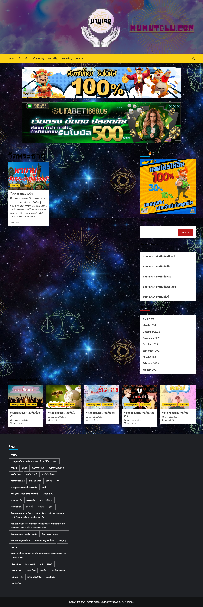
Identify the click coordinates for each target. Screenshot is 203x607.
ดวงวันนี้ (29, 507)
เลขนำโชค (31, 570)
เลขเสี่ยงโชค (16, 583)
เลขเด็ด (43, 570)
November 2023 (151, 338)
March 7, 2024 (94, 420)
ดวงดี (44, 487)
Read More (14, 222)
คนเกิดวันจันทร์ (38, 468)
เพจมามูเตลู (30, 564)
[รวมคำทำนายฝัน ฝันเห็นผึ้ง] (63, 397)
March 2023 (149, 356)
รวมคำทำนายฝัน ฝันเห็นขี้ (156, 296)
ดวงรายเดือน (16, 507)
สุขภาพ (14, 547)
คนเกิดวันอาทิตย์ (18, 481)
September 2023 (152, 350)
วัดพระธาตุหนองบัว (21, 194)
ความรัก (49, 481)
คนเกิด (24, 468)
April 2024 (148, 319)
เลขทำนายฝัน (16, 570)
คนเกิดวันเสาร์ (35, 481)
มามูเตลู (62, 540)
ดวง (78, 58)
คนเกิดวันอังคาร (48, 474)
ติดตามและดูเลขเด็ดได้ (44, 540)
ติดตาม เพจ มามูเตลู (50, 534)
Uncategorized (17, 404)
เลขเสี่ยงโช (50, 577)
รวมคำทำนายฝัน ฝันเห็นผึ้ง (156, 266)
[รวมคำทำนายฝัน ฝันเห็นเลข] (101, 397)
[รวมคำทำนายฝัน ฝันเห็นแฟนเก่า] (139, 397)
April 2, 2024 (17, 423)
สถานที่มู (53, 58)
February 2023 (151, 363)
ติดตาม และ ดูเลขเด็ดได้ (21, 540)
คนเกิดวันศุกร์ (31, 474)
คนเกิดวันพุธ (16, 474)
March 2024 (149, 325)
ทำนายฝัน (23, 58)
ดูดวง (51, 507)
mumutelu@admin (20, 198)
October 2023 (150, 344)
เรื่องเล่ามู (38, 58)
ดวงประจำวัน (16, 500)
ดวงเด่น (41, 507)
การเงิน (14, 468)
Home (11, 58)
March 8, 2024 (56, 420)
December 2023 (151, 331)
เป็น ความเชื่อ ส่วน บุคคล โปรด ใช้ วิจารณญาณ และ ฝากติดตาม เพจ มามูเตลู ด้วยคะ (38, 555)
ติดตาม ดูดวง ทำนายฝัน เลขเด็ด (24, 534)
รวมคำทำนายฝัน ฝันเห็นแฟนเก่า (159, 286)
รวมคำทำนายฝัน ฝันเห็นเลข (157, 276)
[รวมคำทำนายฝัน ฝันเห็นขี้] (178, 397)
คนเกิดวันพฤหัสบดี (56, 468)
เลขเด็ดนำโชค (17, 577)
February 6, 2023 (38, 198)
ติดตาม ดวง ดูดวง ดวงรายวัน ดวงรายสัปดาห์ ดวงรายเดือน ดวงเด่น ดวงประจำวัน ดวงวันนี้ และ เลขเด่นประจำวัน (38, 525)
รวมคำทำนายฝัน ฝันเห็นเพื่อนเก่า (159, 256)
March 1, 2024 (132, 423)
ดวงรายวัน (30, 500)
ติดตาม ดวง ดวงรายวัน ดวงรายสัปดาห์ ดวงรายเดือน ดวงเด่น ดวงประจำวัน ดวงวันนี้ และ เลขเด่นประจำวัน (37, 515)
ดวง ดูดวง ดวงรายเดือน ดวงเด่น (24, 487)
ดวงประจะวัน (47, 494)
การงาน (14, 455)
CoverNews (111, 601)
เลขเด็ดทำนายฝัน (58, 570)
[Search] (194, 58)
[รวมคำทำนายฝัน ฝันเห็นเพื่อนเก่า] (25, 397)
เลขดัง (49, 564)
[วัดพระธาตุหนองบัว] (28, 176)
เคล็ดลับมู (67, 58)
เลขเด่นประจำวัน (34, 577)
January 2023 (150, 369)
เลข (41, 564)
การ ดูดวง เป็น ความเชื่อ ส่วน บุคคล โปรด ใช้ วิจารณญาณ (34, 461)
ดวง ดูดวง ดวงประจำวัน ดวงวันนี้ (24, 494)
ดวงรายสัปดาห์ (46, 500)
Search (145, 220)
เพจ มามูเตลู (16, 564)
